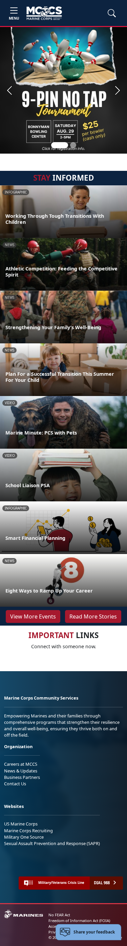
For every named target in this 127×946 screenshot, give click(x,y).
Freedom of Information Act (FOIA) (79, 920)
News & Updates (20, 771)
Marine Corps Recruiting (28, 830)
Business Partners (22, 777)
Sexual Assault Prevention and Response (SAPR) (52, 843)
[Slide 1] (59, 145)
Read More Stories (93, 616)
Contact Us (15, 784)
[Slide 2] (73, 145)
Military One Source (24, 837)
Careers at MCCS (20, 764)
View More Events (33, 616)
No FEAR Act (59, 914)
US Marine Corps (21, 824)
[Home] (44, 13)
